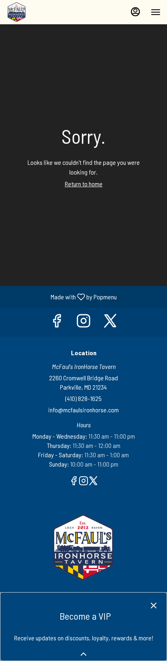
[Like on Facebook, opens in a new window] (56, 322)
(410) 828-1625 (83, 398)
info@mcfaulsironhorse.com (83, 410)
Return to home (84, 184)
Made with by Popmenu (61, 296)
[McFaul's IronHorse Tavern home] (42, 12)
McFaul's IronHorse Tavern (83, 547)
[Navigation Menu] (156, 12)
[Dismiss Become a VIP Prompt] (153, 605)
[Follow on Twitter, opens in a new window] (110, 322)
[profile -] (135, 12)
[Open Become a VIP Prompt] (83, 654)
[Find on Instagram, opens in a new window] (83, 322)
